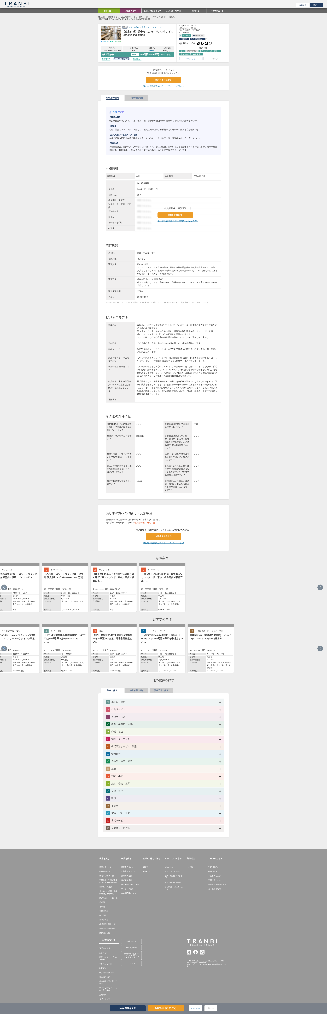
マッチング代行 (127, 889)
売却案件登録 (126, 876)
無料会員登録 (131, 948)
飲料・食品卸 (134, 27)
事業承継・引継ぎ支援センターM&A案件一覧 (108, 881)
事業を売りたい (127, 867)
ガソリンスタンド (158, 17)
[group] (65, 587)
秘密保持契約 (104, 977)
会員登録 (302, 5)
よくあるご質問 (214, 889)
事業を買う (112, 17)
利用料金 (190, 867)
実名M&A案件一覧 (106, 876)
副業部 (145, 867)
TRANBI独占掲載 (122, 59)
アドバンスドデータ (173, 871)
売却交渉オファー (128, 871)
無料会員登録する (163, 80)
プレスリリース (105, 964)
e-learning (169, 867)
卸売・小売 (143, 17)
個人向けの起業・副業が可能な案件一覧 (108, 892)
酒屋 (143, 27)
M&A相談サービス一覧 (108, 898)
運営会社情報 (104, 948)
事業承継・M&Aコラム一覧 (174, 888)
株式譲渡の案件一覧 (107, 924)
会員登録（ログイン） (166, 1008)
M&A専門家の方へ (128, 893)
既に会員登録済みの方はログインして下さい (163, 86)
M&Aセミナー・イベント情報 (108, 958)
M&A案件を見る (127, 1008)
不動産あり (137, 59)
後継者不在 (106, 59)
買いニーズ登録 (105, 887)
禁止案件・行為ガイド (217, 884)
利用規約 (103, 968)
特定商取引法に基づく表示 (108, 982)
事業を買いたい (105, 867)
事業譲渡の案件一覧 (107, 928)
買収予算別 (103, 920)
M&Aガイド (213, 871)
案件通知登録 (104, 933)
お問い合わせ (131, 941)
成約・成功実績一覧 (173, 882)
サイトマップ (104, 999)
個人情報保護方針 (106, 973)
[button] (320, 587)
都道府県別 (103, 911)
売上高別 (103, 915)
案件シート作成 (187, 43)
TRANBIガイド (214, 867)
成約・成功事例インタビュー (174, 877)
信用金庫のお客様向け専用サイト (131, 955)
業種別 (102, 902)
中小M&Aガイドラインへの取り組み (108, 989)
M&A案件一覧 (104, 871)
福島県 (172, 17)
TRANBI (101, 17)
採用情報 (103, 995)
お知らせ (103, 953)
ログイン (316, 5)
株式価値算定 (126, 880)
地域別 (102, 907)
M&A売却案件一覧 (128, 17)
